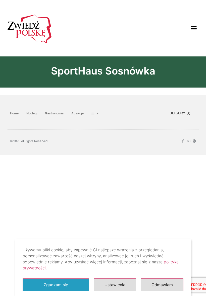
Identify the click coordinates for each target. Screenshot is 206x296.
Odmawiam (162, 284)
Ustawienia (115, 284)
